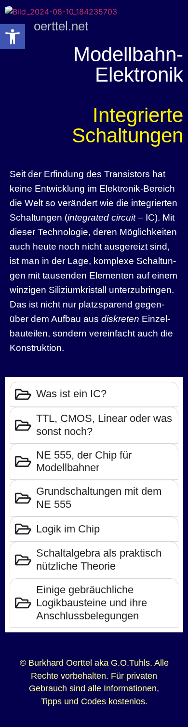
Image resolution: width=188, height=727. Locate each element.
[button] (12, 36)
